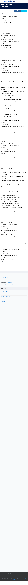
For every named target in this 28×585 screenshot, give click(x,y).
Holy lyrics (10, 282)
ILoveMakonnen (4, 6)
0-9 (1, 573)
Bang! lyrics (5, 277)
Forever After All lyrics (12, 275)
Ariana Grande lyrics (5, 296)
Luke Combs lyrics (5, 291)
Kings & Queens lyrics (10, 284)
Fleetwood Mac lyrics (5, 301)
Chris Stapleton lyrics (5, 294)
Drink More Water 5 (5, 8)
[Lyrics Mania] (14, 1)
